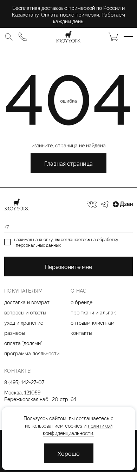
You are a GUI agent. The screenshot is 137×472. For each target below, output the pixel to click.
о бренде (81, 302)
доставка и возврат (27, 302)
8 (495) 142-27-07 (24, 382)
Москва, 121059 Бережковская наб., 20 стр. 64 (40, 395)
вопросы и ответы (25, 312)
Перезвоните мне (68, 266)
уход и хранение (23, 322)
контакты (81, 332)
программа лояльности (31, 353)
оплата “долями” (23, 342)
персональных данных (38, 245)
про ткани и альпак (93, 312)
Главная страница (68, 163)
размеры (14, 332)
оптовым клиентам (93, 322)
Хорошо (69, 453)
